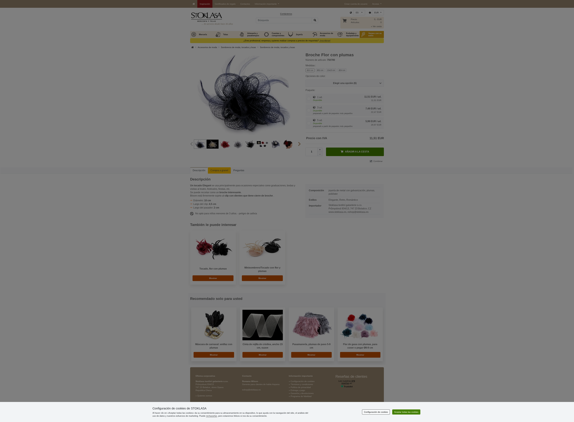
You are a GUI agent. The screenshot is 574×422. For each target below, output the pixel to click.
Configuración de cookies (376, 412)
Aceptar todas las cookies (406, 412)
